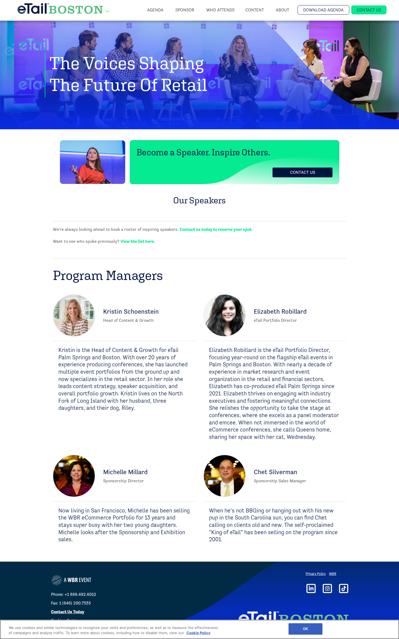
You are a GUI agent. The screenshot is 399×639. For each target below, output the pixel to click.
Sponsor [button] (185, 10)
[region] (199, 629)
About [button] (283, 10)
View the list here (137, 241)
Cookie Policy (198, 633)
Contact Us (369, 10)
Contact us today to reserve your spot (216, 229)
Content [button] (255, 10)
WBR (332, 574)
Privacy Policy (316, 574)
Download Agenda (323, 10)
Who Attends (220, 10)
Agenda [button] (155, 10)
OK (305, 629)
